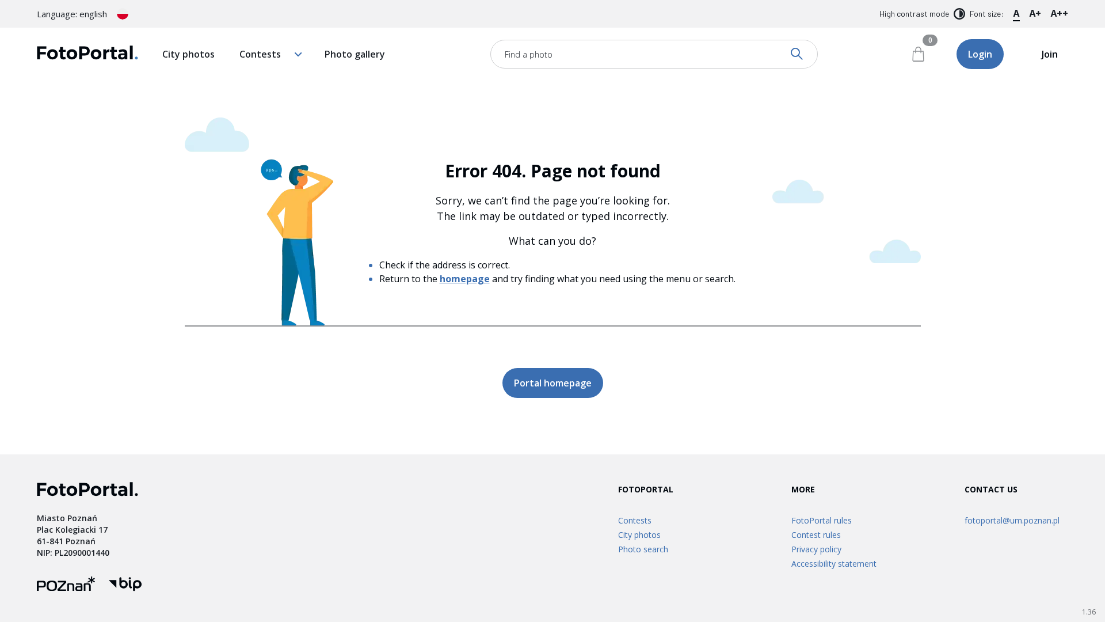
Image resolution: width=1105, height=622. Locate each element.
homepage (465, 278)
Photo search (643, 549)
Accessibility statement (834, 563)
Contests (260, 54)
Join (1050, 54)
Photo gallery (355, 54)
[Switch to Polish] (122, 13)
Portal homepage (553, 383)
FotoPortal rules (821, 520)
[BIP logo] (125, 585)
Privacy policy (816, 549)
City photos (188, 54)
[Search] (797, 54)
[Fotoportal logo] (87, 54)
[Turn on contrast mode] (959, 14)
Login (980, 54)
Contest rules (816, 534)
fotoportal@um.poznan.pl (1012, 520)
